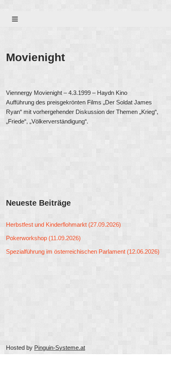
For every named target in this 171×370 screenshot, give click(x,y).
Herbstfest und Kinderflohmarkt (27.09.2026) (63, 224)
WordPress (80, 361)
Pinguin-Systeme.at (59, 347)
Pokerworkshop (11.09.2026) (43, 238)
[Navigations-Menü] (15, 19)
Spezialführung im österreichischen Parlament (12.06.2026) (82, 251)
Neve (13, 361)
